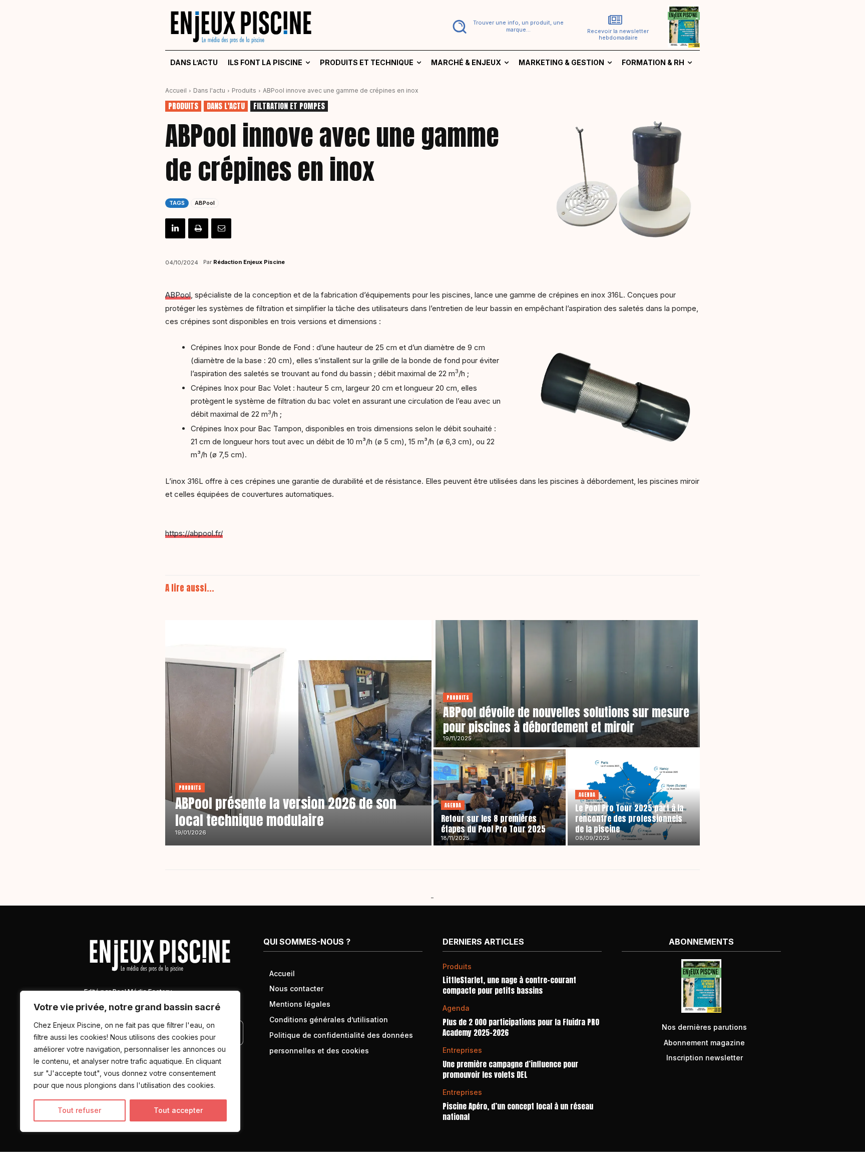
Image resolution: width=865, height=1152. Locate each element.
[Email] (221, 228)
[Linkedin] (175, 228)
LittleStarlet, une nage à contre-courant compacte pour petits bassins (509, 985)
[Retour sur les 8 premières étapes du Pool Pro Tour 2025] (500, 797)
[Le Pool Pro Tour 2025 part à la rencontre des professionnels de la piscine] (634, 797)
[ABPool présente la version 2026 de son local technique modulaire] (298, 732)
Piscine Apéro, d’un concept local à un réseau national (518, 1111)
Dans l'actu (209, 90)
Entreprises (462, 1050)
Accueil (176, 90)
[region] (130, 1061)
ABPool (205, 202)
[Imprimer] (198, 228)
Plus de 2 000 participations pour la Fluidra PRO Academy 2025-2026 (521, 1027)
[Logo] (292, 26)
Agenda (453, 805)
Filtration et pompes (289, 106)
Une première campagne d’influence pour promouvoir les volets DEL (510, 1069)
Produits (244, 90)
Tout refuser (79, 1110)
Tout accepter (178, 1110)
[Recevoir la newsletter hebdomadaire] (615, 20)
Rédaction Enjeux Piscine (249, 261)
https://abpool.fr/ (194, 533)
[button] (506, 26)
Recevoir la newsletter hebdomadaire (618, 34)
